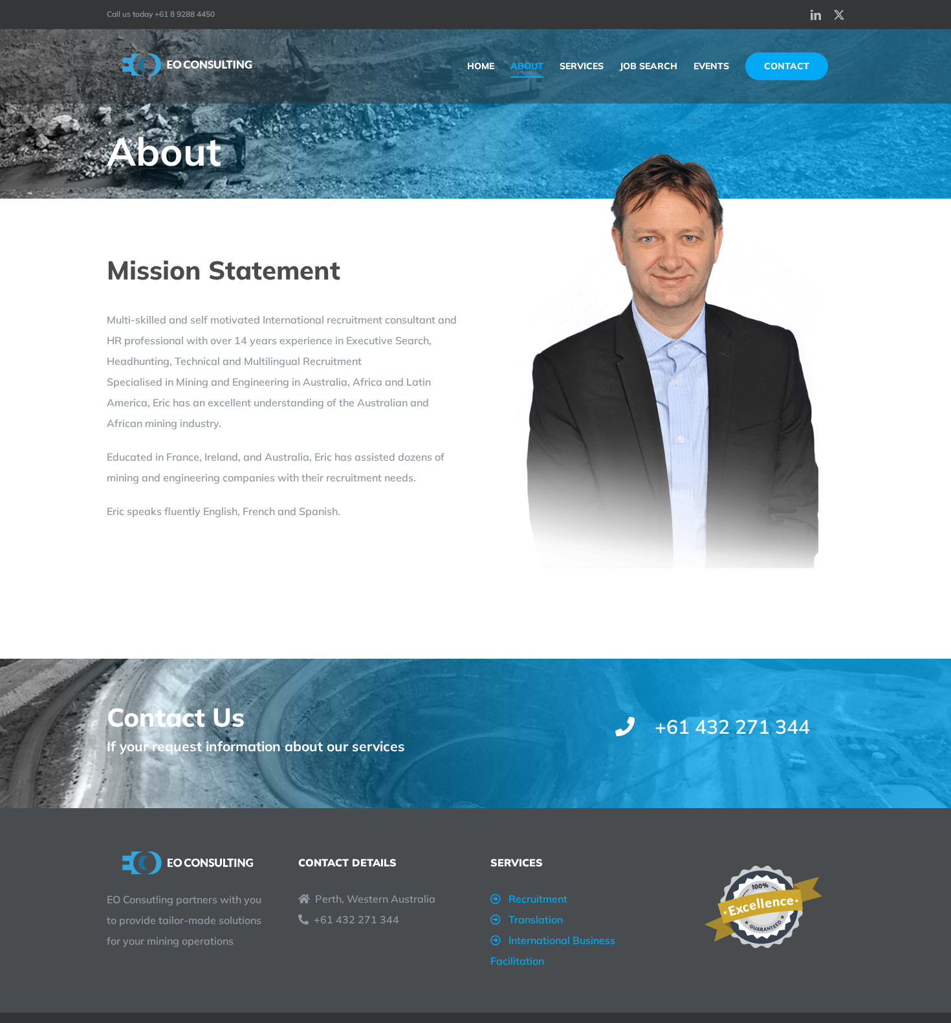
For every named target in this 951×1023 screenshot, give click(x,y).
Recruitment (537, 898)
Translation (535, 919)
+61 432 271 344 (356, 919)
